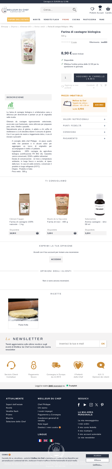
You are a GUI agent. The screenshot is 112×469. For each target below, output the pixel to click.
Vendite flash (12, 411)
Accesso (56, 259)
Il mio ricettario (85, 431)
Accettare (97, 456)
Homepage (4, 26)
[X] (97, 405)
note (74, 42)
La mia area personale (85, 413)
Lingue (42, 434)
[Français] (40, 440)
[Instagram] (91, 405)
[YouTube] (86, 405)
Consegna (56, 414)
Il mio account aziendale (89, 434)
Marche (9, 418)
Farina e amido (39, 26)
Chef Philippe (44, 404)
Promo (9, 414)
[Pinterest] (103, 405)
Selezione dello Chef (16, 421)
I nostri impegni (45, 411)
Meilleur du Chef (49, 398)
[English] (46, 440)
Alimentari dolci (26, 26)
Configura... (97, 465)
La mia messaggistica (88, 420)
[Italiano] (51, 440)
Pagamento (43, 414)
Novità (9, 408)
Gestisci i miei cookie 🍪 (49, 427)
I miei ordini (83, 424)
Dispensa (14, 26)
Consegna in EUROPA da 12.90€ (56, 2)
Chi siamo (42, 408)
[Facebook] (80, 405)
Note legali (43, 424)
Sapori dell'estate (14, 404)
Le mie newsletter (86, 437)
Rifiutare (97, 460)
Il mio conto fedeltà (87, 427)
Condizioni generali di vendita (48, 419)
